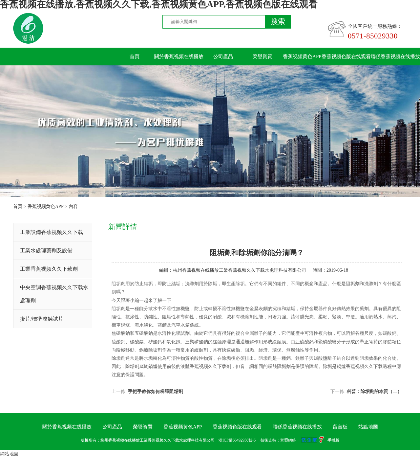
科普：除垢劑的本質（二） (374, 391)
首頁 (134, 56)
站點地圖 (368, 426)
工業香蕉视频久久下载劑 (49, 269)
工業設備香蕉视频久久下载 (51, 232)
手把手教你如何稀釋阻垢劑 (155, 391)
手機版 (333, 440)
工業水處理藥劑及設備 (46, 250)
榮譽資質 (262, 56)
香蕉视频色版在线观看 (346, 56)
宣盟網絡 (288, 440)
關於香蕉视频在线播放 (178, 56)
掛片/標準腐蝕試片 (41, 319)
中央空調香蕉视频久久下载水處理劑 (54, 294)
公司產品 (223, 56)
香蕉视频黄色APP (302, 56)
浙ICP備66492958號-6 (237, 440)
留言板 (340, 426)
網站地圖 (9, 453)
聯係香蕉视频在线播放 (395, 56)
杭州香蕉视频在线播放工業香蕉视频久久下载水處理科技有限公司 (239, 270)
